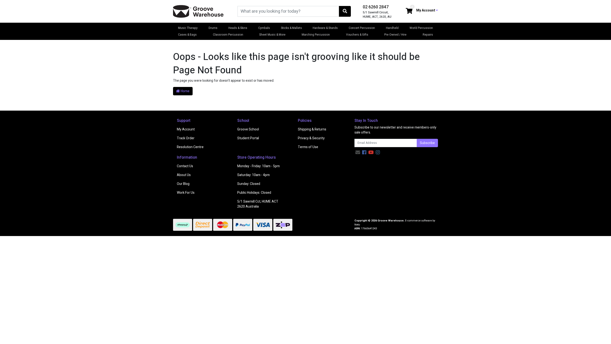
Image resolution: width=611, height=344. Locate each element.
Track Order (186, 138)
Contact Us (185, 166)
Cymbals (264, 28)
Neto (357, 225)
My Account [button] (426, 10)
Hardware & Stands (325, 28)
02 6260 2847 (376, 7)
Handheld (392, 28)
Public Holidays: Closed (254, 192)
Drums (213, 28)
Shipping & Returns (312, 129)
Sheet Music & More (272, 34)
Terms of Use (308, 147)
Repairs (428, 34)
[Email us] (357, 152)
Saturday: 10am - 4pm (253, 174)
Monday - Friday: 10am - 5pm (258, 166)
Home (185, 91)
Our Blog (183, 183)
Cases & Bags (187, 34)
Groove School (248, 129)
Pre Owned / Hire (395, 34)
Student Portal (248, 138)
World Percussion (421, 28)
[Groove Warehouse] (198, 11)
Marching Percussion (316, 34)
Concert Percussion (362, 28)
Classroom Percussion (228, 34)
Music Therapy (188, 28)
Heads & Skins (237, 28)
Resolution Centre (190, 147)
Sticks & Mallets (291, 28)
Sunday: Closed (248, 183)
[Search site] (345, 11)
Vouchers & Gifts (357, 34)
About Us (184, 174)
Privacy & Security (311, 138)
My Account (186, 129)
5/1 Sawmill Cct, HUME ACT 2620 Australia (257, 204)
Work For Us (186, 192)
